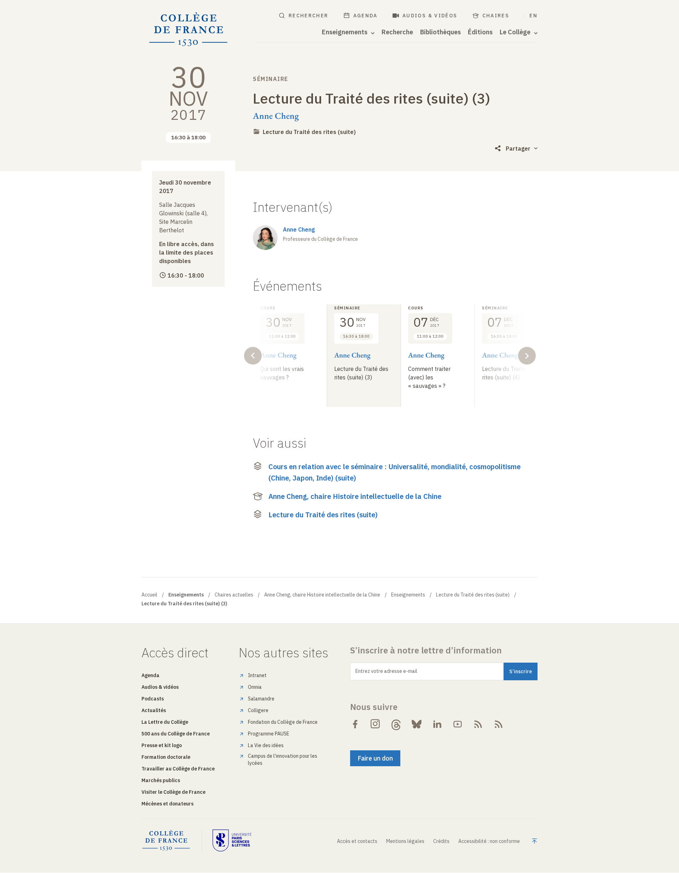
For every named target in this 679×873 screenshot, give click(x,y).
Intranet (257, 675)
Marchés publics (160, 780)
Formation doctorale (165, 757)
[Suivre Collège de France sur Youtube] (458, 724)
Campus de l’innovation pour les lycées (282, 759)
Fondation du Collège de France (283, 722)
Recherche (397, 32)
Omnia (255, 687)
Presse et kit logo (161, 745)
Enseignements (408, 595)
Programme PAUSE (268, 734)
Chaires (496, 15)
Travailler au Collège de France (178, 769)
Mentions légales (405, 841)
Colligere (258, 710)
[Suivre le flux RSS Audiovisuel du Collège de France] (499, 724)
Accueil (149, 595)
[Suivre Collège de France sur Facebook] (355, 724)
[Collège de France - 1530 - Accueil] (188, 29)
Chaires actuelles (234, 595)
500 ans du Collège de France (175, 734)
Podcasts (152, 699)
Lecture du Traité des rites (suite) (309, 131)
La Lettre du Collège (164, 722)
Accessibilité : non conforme (489, 841)
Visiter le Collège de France (173, 792)
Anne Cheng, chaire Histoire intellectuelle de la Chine (354, 496)
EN (533, 15)
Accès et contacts (357, 841)
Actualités (153, 710)
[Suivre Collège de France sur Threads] (396, 724)
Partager (518, 148)
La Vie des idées (266, 745)
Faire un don (375, 758)
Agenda (365, 15)
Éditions (480, 32)
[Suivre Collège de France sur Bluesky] (417, 724)
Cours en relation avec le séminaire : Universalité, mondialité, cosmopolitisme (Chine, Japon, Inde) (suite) (394, 472)
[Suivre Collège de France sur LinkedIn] (437, 724)
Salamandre (261, 699)
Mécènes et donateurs (167, 804)
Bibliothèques (440, 32)
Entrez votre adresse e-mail (386, 671)
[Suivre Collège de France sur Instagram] (376, 724)
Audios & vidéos (430, 15)
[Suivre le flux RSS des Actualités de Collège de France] (478, 724)
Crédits (441, 841)
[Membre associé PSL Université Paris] (232, 840)
